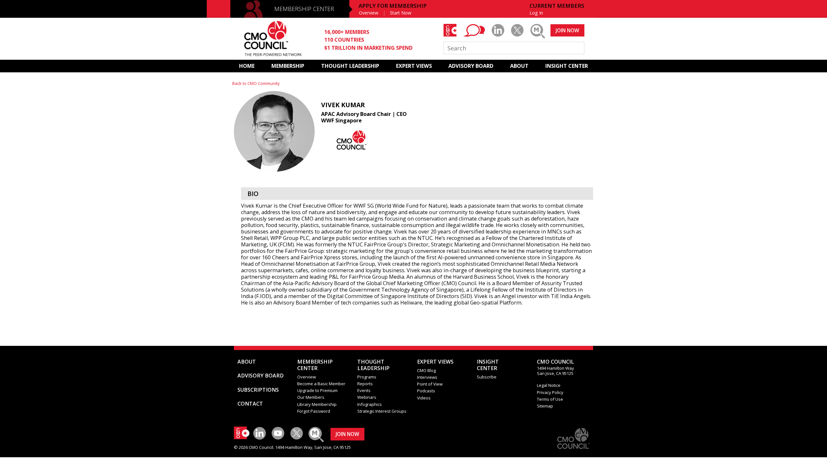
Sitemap (545, 406)
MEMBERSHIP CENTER (304, 9)
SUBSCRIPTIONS (258, 389)
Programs (366, 377)
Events (364, 390)
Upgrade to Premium (317, 390)
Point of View (430, 384)
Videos (424, 398)
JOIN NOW (567, 30)
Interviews (427, 377)
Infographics (369, 404)
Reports (365, 384)
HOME (247, 65)
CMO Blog (426, 370)
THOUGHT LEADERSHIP (350, 65)
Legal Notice (548, 385)
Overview (368, 13)
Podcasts (426, 391)
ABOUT (519, 65)
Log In (536, 13)
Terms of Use (550, 399)
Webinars (366, 397)
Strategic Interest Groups (381, 411)
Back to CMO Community (256, 83)
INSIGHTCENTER (488, 365)
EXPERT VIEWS (414, 65)
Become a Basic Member (321, 384)
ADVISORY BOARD (470, 65)
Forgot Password (313, 411)
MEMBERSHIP (287, 65)
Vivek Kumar (343, 104)
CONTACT (250, 403)
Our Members (310, 397)
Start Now (400, 13)
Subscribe (487, 377)
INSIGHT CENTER (566, 65)
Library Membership (317, 404)
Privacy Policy (550, 392)
